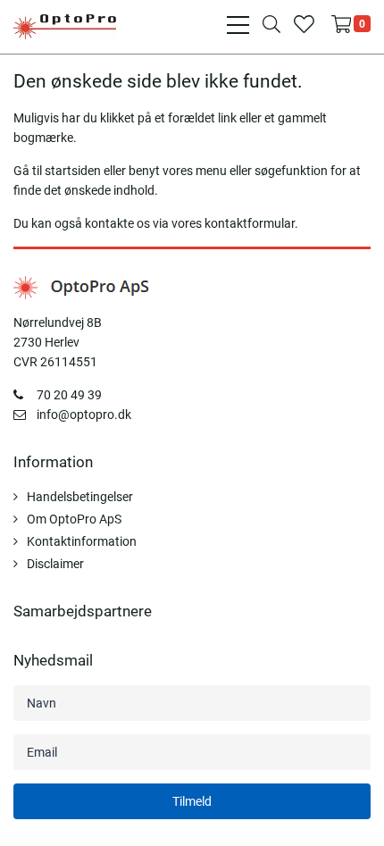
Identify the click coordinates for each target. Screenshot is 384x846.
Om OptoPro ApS (74, 519)
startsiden (73, 170)
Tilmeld (192, 801)
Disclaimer (55, 564)
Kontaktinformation (82, 541)
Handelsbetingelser (80, 497)
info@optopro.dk (84, 414)
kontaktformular (250, 223)
